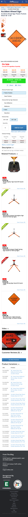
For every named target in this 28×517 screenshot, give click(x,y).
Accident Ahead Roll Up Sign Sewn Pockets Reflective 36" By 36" (17, 415)
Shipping (14, 505)
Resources (14, 506)
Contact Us (14, 498)
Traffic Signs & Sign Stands (14, 7)
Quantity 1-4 (5, 75)
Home (2, 7)
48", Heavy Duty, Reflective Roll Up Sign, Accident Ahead (17, 390)
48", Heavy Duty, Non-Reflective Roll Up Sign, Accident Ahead (17, 384)
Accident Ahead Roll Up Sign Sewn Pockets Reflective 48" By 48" (17, 427)
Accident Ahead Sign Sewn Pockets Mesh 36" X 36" (18, 432)
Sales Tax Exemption (14, 500)
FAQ (14, 501)
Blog (14, 510)
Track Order (14, 512)
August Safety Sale (8, 469)
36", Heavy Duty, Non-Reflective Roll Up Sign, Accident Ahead (17, 372)
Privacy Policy (14, 493)
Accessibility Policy (14, 495)
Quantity (5, 123)
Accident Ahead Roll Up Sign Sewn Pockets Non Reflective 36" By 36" (17, 409)
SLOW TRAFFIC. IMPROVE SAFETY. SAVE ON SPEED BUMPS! (13, 459)
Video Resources (14, 508)
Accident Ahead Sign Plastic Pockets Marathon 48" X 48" (18, 403)
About (14, 503)
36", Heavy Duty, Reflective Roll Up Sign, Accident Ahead (17, 378)
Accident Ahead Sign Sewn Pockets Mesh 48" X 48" (18, 436)
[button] (25, 39)
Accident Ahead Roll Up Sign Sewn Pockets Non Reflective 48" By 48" (17, 421)
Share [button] (11, 85)
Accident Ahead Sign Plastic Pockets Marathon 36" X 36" (18, 399)
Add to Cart (19, 128)
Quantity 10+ (22, 75)
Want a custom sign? (8, 145)
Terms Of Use (14, 496)
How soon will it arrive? (18, 132)
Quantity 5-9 (14, 75)
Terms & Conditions (14, 491)
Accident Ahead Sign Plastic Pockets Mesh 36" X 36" (18, 395)
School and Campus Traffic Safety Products (12, 464)
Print (19, 85)
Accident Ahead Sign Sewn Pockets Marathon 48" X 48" (18, 445)
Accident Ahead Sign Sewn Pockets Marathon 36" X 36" (18, 441)
